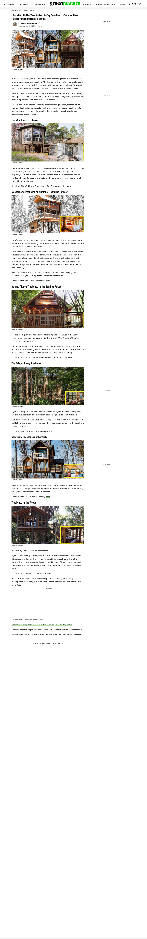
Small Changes (22, 10)
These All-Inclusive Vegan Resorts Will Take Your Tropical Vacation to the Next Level (47, 629)
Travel (31, 10)
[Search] (129, 3)
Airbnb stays (72, 88)
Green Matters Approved (105, 4)
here (69, 186)
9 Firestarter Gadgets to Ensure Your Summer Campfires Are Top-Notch (42, 625)
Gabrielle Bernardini (29, 23)
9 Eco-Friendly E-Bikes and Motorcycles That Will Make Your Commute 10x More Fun (46, 634)
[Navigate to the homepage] (65, 3)
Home (14, 10)
